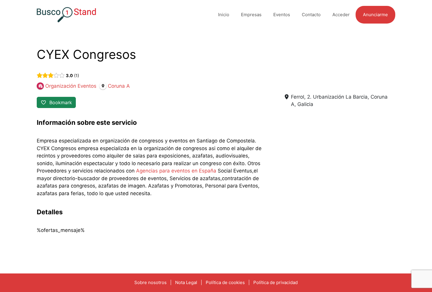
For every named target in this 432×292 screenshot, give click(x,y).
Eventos (281, 14)
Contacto (311, 14)
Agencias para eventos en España (176, 171)
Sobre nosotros (150, 282)
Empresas (251, 14)
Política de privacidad (275, 282)
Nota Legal (186, 282)
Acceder (341, 14)
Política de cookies (225, 282)
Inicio (223, 14)
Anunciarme (375, 14)
